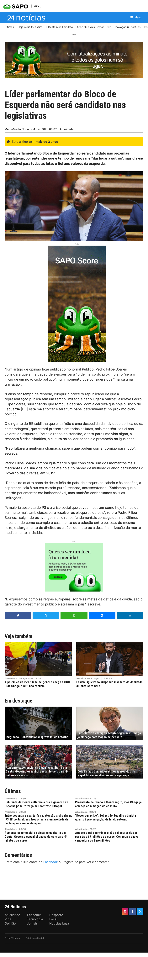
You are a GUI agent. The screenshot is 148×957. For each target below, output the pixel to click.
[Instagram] (125, 911)
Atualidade (66, 129)
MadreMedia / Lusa (17, 129)
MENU (37, 6)
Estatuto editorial (35, 938)
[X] (140, 911)
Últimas (13, 791)
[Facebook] (132, 911)
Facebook (50, 862)
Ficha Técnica (12, 938)
